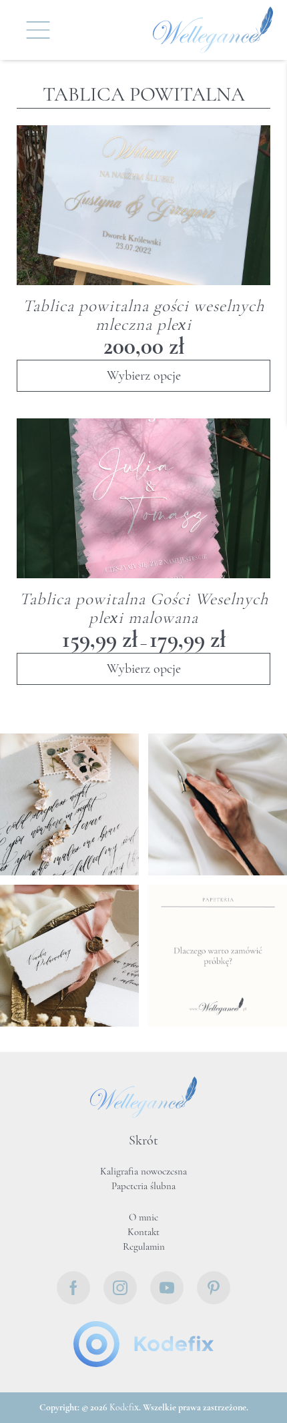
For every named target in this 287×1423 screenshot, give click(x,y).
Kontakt (143, 1233)
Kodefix (124, 1408)
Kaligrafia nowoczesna (143, 1172)
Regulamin (144, 1247)
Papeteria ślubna (143, 1187)
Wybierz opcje (144, 376)
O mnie (143, 1218)
